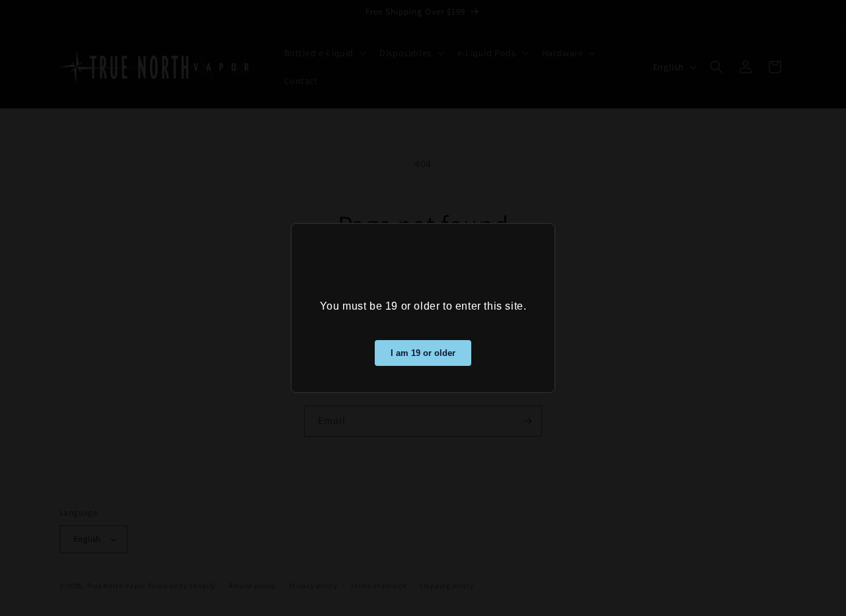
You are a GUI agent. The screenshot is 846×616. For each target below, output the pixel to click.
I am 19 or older (423, 353)
